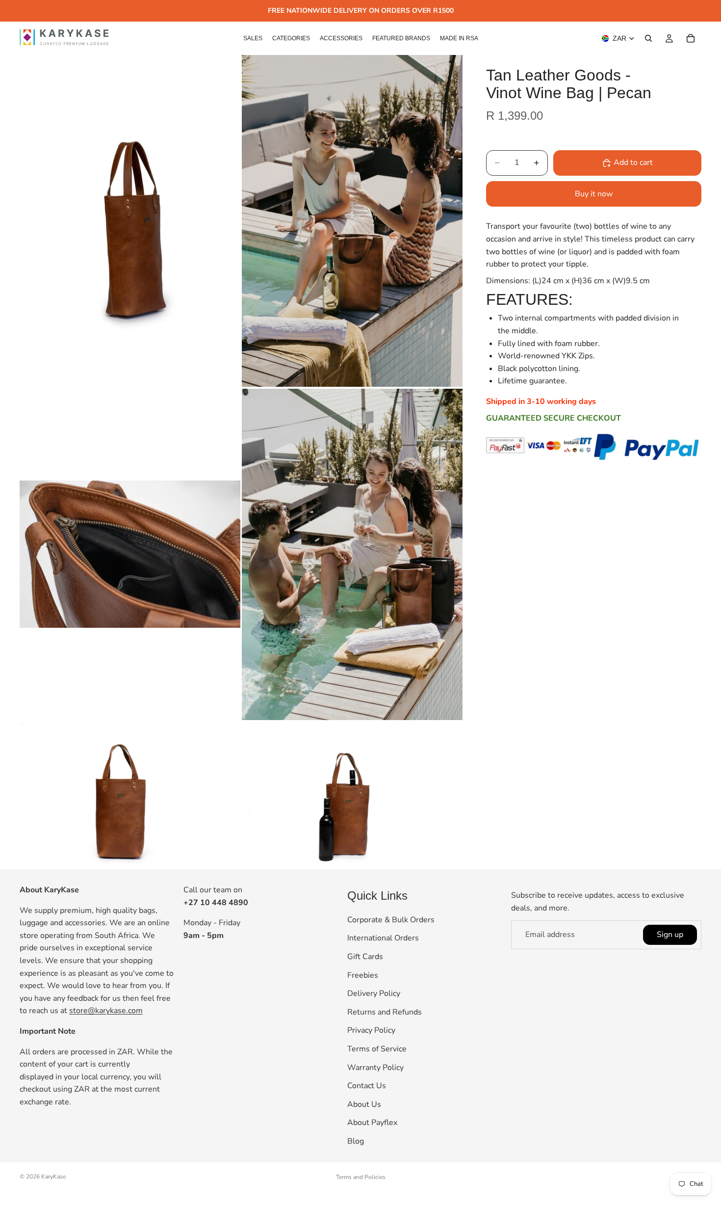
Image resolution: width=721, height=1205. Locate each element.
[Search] (648, 38)
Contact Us (366, 1085)
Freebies (362, 974)
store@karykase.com (106, 1010)
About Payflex (372, 1122)
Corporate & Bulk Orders (391, 919)
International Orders (383, 938)
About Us (364, 1103)
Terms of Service (377, 1049)
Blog (355, 1141)
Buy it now (594, 193)
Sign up (670, 934)
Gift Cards (365, 956)
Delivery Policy (373, 993)
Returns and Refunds (384, 1011)
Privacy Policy (371, 1030)
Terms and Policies (361, 1177)
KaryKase (53, 1176)
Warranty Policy (375, 1067)
